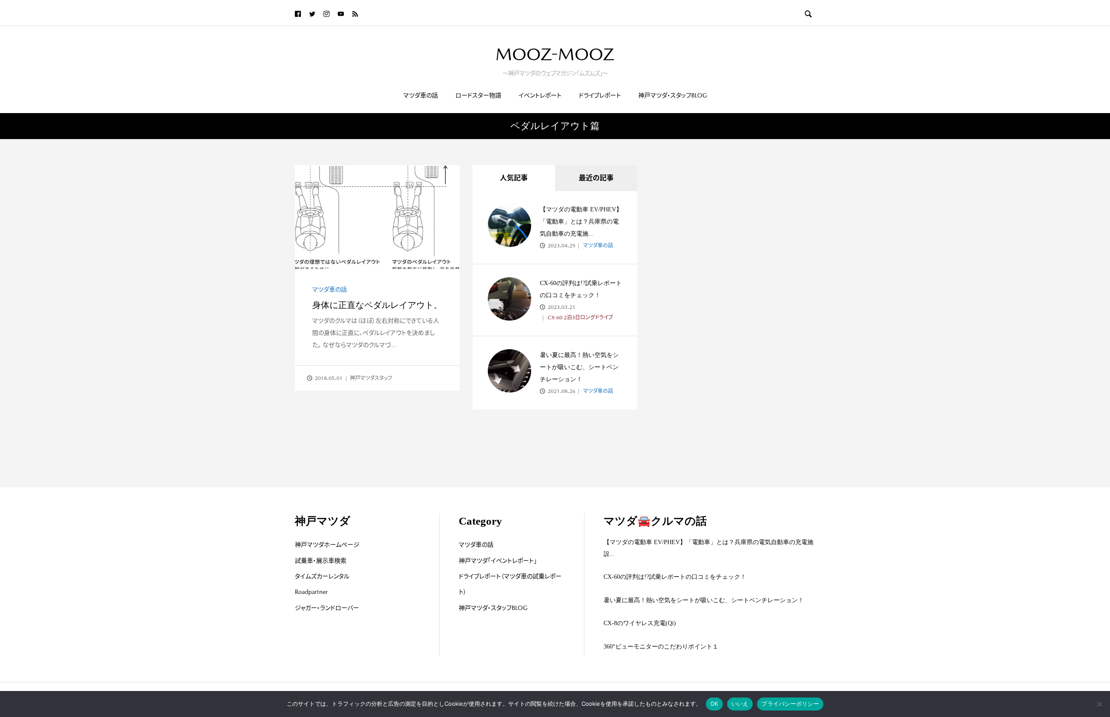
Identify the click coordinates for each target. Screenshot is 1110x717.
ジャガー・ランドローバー (327, 607)
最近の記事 (596, 178)
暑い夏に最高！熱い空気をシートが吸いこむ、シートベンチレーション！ (579, 367)
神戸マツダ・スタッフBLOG (672, 95)
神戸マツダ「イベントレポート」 (498, 560)
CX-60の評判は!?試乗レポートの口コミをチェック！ (675, 577)
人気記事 (514, 178)
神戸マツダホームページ (327, 544)
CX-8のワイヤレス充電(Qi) (640, 623)
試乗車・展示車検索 (320, 560)
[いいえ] (1099, 704)
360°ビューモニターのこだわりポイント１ (661, 646)
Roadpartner (311, 591)
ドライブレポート (600, 95)
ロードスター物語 (478, 95)
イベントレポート (540, 95)
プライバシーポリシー (790, 703)
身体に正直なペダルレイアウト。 (377, 305)
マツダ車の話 (420, 95)
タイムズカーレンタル (322, 576)
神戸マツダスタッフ (371, 378)
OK (714, 703)
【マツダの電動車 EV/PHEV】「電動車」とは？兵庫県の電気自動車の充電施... (581, 221)
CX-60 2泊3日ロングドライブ (579, 318)
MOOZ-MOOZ (555, 54)
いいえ (740, 703)
